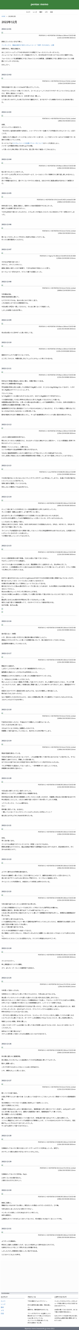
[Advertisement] (39, 1275)
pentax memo (39, 4)
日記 (51, 12)
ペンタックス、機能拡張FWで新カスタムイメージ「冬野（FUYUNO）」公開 (28, 45)
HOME (3, 16)
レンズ (35, 12)
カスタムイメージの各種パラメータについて (27, 143)
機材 (41, 12)
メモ (46, 12)
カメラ (28, 12)
